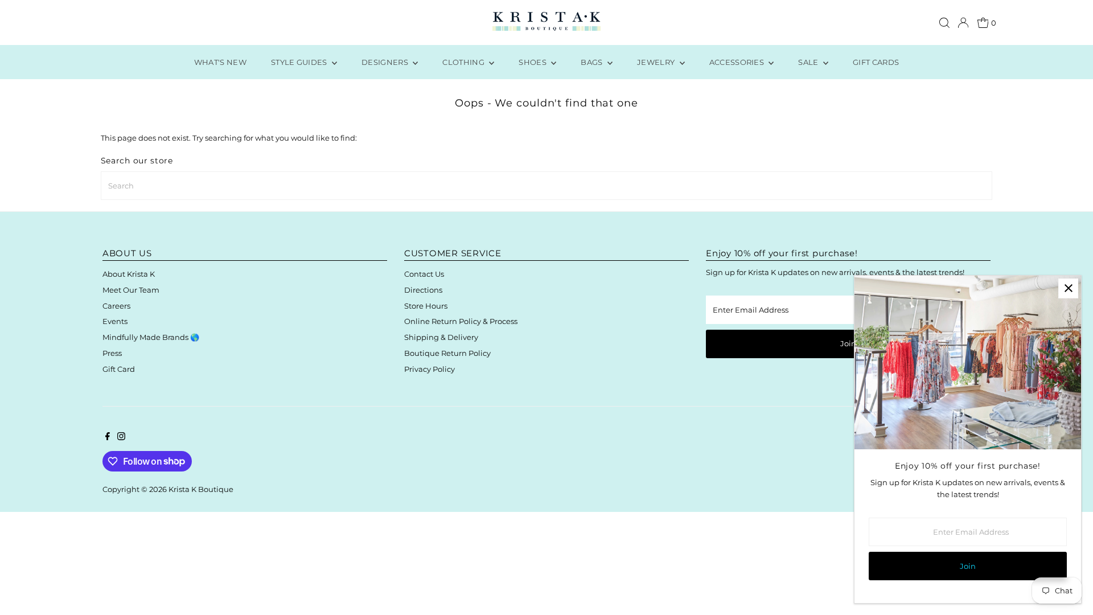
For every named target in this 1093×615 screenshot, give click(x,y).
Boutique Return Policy (447, 353)
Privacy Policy (429, 369)
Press (112, 353)
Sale (809, 62)
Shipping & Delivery (441, 337)
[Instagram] (121, 437)
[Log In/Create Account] (963, 23)
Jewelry (657, 62)
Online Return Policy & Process (460, 321)
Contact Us (424, 273)
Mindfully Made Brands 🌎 (150, 337)
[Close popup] (1068, 288)
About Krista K (128, 273)
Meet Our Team (130, 289)
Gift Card (118, 369)
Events (115, 321)
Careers (116, 305)
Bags (593, 62)
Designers (385, 62)
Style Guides (300, 62)
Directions (423, 289)
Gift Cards (876, 62)
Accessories (737, 62)
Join (848, 343)
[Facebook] (107, 437)
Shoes (533, 62)
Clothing (464, 62)
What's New (220, 62)
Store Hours (425, 305)
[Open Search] (944, 23)
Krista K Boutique (201, 489)
